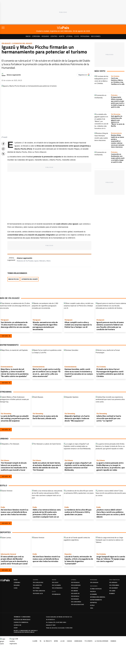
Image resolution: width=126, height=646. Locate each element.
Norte (61, 36)
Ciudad (69, 641)
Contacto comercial (21, 622)
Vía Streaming (114, 585)
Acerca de (17, 625)
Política (93, 591)
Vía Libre (112, 590)
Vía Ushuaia (94, 582)
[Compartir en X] (3, 153)
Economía (93, 594)
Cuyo (76, 36)
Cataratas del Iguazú (22, 43)
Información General (97, 597)
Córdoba (36, 36)
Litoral (69, 36)
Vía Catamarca (57, 588)
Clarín (34, 641)
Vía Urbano (113, 582)
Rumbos (112, 593)
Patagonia (84, 36)
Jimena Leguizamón (14, 75)
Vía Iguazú (6, 43)
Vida (91, 608)
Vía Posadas (75, 582)
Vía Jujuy (55, 582)
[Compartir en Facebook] (3, 143)
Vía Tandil (36, 588)
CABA (15, 588)
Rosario (45, 36)
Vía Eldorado (76, 585)
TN (40, 641)
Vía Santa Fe (75, 593)
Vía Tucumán (56, 585)
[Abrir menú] (19, 27)
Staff (16, 628)
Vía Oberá (74, 590)
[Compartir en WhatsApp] (3, 148)
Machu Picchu (13, 279)
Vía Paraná (75, 599)
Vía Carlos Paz (38, 582)
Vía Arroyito (37, 585)
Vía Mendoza (56, 594)
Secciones (95, 36)
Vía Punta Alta (38, 593)
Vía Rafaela (75, 596)
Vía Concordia (76, 602)
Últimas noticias (96, 589)
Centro (53, 36)
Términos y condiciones (22, 617)
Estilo (92, 605)
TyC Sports (88, 641)
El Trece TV (48, 641)
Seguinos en (82, 75)
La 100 (62, 641)
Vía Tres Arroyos (39, 590)
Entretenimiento (96, 600)
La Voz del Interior (101, 641)
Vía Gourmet (113, 588)
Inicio (28, 36)
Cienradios (78, 641)
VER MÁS (5, 336)
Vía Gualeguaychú (77, 604)
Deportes (93, 602)
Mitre (56, 641)
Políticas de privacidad (22, 619)
